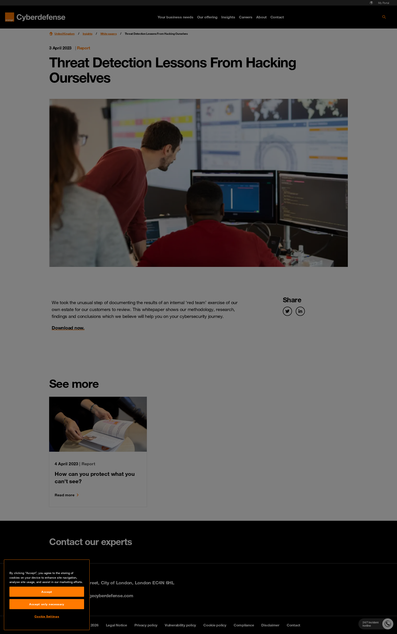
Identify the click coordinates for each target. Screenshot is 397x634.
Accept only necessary (46, 604)
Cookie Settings (46, 616)
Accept (46, 592)
